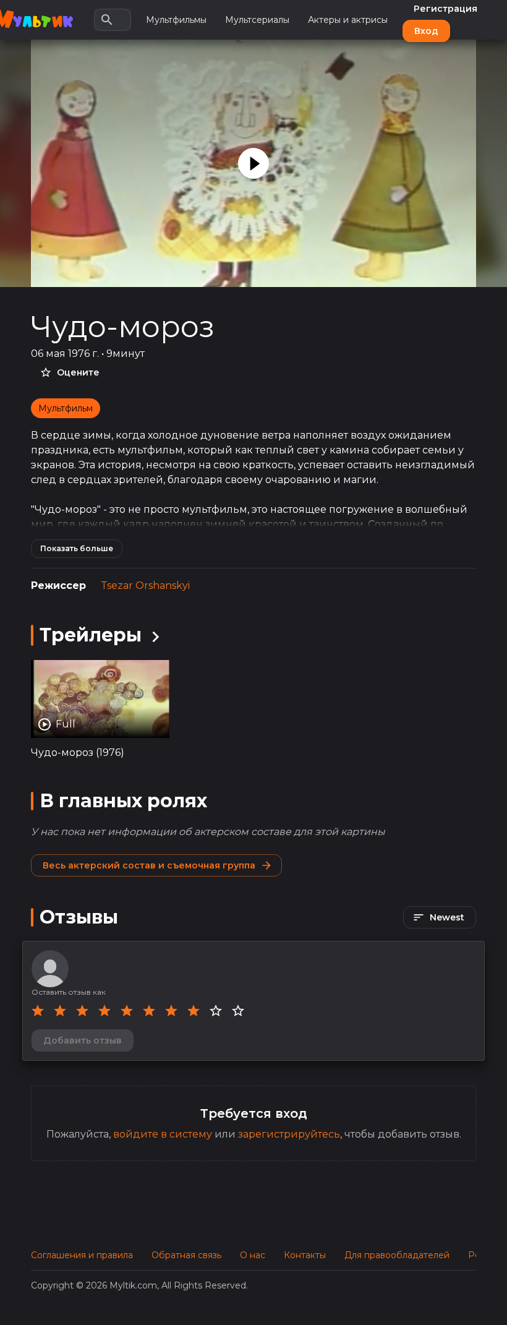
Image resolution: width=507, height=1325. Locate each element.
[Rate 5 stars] (127, 1011)
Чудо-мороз (123, 327)
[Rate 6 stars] (149, 1011)
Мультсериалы (257, 19)
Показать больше (76, 548)
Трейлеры (91, 635)
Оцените (78, 372)
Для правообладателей (396, 1255)
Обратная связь (186, 1255)
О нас (252, 1255)
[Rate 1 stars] (38, 1011)
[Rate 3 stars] (82, 1011)
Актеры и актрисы (348, 19)
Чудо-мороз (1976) (77, 752)
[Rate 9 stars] (216, 1011)
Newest (447, 917)
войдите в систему (162, 1134)
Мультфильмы (176, 19)
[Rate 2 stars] (60, 1011)
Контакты (305, 1255)
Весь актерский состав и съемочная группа (149, 865)
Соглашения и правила (82, 1255)
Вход (426, 30)
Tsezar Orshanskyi (145, 585)
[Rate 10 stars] (238, 1011)
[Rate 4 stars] (104, 1011)
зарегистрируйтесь (289, 1134)
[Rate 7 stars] (171, 1011)
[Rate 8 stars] (193, 1011)
